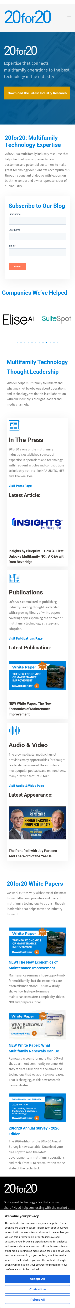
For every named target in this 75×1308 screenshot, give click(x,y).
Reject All (37, 1299)
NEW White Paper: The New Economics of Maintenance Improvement (30, 708)
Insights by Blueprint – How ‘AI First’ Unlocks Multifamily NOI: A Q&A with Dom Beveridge (37, 556)
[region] (37, 1259)
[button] (17, 342)
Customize (37, 1289)
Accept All (37, 1279)
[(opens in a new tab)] (37, 675)
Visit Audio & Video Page (26, 786)
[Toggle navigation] (60, 18)
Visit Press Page (20, 486)
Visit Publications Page (25, 638)
